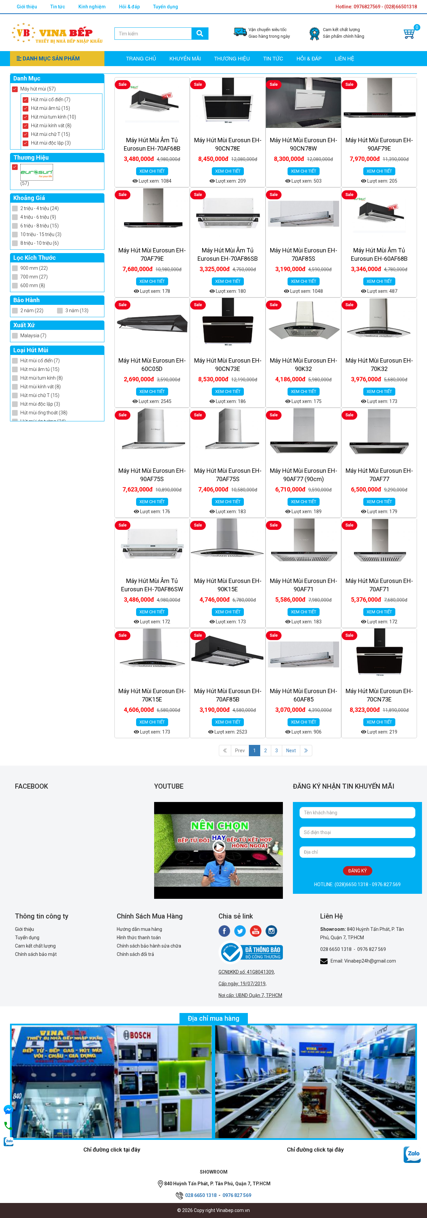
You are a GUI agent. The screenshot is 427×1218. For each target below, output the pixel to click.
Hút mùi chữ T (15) (50, 134)
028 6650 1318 (336, 949)
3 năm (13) (76, 310)
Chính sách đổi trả (135, 954)
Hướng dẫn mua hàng (139, 929)
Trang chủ (141, 58)
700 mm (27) (34, 276)
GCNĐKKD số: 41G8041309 (246, 972)
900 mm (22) (34, 268)
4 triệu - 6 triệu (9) (38, 217)
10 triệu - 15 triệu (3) (40, 234)
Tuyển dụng (165, 6)
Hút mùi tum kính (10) (53, 117)
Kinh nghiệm (92, 6)
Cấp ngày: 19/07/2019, (243, 983)
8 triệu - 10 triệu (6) (39, 243)
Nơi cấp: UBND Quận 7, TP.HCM (250, 995)
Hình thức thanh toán (139, 937)
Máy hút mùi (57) (38, 88)
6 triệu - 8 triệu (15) (39, 225)
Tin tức (57, 6)
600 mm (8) (32, 285)
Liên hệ (344, 58)
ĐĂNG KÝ (357, 870)
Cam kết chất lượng (35, 946)
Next (291, 750)
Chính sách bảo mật (36, 954)
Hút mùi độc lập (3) (51, 143)
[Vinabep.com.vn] (57, 32)
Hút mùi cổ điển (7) (50, 99)
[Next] (306, 750)
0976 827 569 (371, 949)
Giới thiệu (27, 6)
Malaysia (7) (33, 335)
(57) (24, 183)
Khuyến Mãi (185, 58)
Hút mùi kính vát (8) (51, 125)
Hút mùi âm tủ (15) (50, 108)
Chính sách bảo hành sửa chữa (149, 946)
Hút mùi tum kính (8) (41, 378)
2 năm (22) (31, 310)
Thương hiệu (232, 58)
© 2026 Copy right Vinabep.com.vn (213, 1210)
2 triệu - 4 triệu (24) (39, 208)
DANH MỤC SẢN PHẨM (50, 58)
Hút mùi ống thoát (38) (43, 412)
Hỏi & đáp (129, 6)
